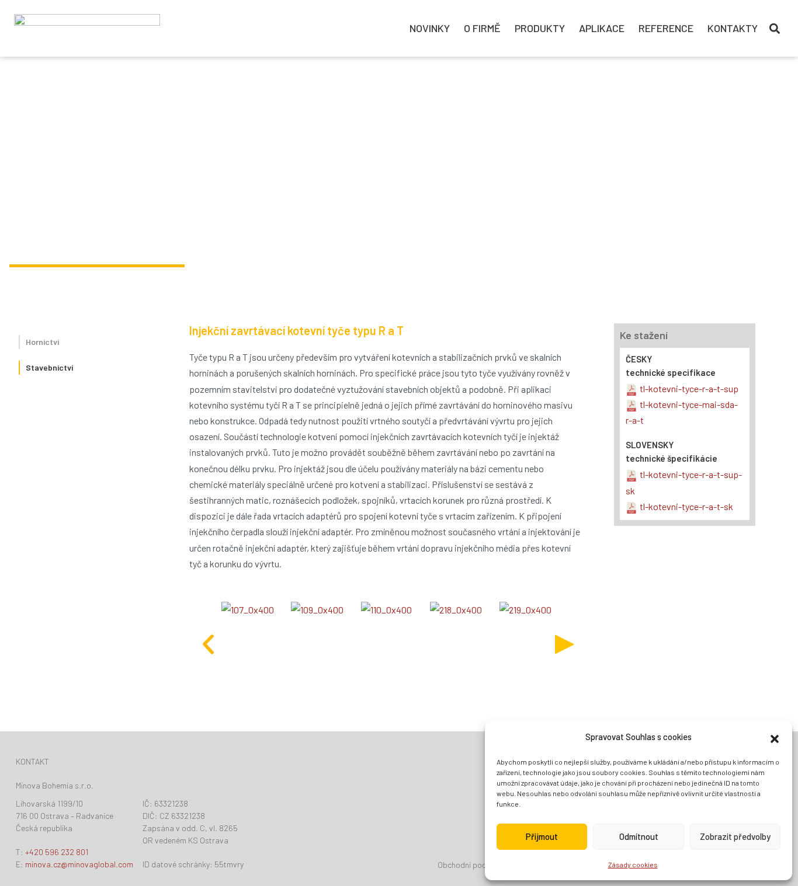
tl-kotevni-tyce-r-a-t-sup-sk (684, 482)
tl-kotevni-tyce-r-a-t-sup (689, 388)
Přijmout (542, 836)
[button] (774, 737)
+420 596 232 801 (56, 852)
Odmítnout (638, 836)
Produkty (540, 28)
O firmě (482, 28)
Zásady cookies (633, 864)
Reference (666, 28)
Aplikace (601, 28)
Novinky (430, 28)
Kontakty (732, 28)
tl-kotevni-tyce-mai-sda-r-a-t (682, 412)
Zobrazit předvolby (735, 836)
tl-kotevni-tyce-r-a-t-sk (686, 506)
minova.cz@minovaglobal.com (79, 864)
